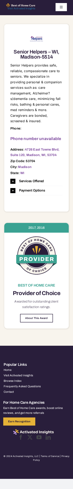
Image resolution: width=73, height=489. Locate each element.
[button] (36, 181)
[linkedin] (48, 437)
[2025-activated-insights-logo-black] (33, 431)
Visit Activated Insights (21, 8)
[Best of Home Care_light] (20, 5)
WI (22, 173)
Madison (24, 167)
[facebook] (20, 437)
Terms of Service (50, 456)
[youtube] (39, 437)
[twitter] (29, 437)
